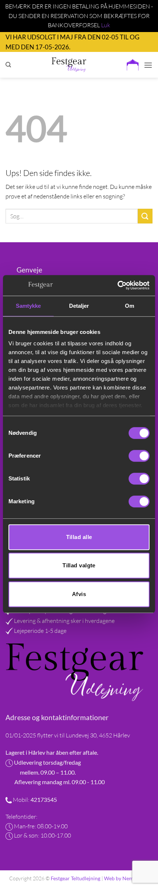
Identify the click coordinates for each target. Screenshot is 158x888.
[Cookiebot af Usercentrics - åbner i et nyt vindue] (117, 285)
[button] (133, 64)
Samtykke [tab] (28, 306)
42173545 (43, 799)
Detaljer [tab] (79, 306)
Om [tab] (129, 306)
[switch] (139, 456)
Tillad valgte (79, 565)
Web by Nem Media (126, 878)
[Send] (145, 216)
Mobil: (21, 799)
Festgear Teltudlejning (75, 878)
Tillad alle (79, 537)
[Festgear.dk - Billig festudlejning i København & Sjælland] (69, 65)
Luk (105, 25)
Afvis (79, 594)
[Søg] (8, 65)
